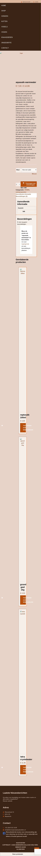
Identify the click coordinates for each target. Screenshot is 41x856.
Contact (5, 48)
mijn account (27, 1)
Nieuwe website (7, 801)
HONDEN (4, 16)
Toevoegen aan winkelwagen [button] (24, 428)
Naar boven (20, 843)
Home (3, 5)
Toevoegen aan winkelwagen (31, 184)
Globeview (20, 849)
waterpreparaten (21, 192)
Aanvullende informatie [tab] (23, 194)
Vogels (4, 27)
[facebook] (4, 833)
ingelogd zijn (25, 244)
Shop (3, 11)
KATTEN (4, 21)
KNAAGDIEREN (7, 37)
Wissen (34, 174)
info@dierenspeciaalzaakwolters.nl (15, 830)
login (36, 1)
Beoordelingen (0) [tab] (21, 196)
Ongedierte (6, 42)
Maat (18, 170)
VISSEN (4, 32)
